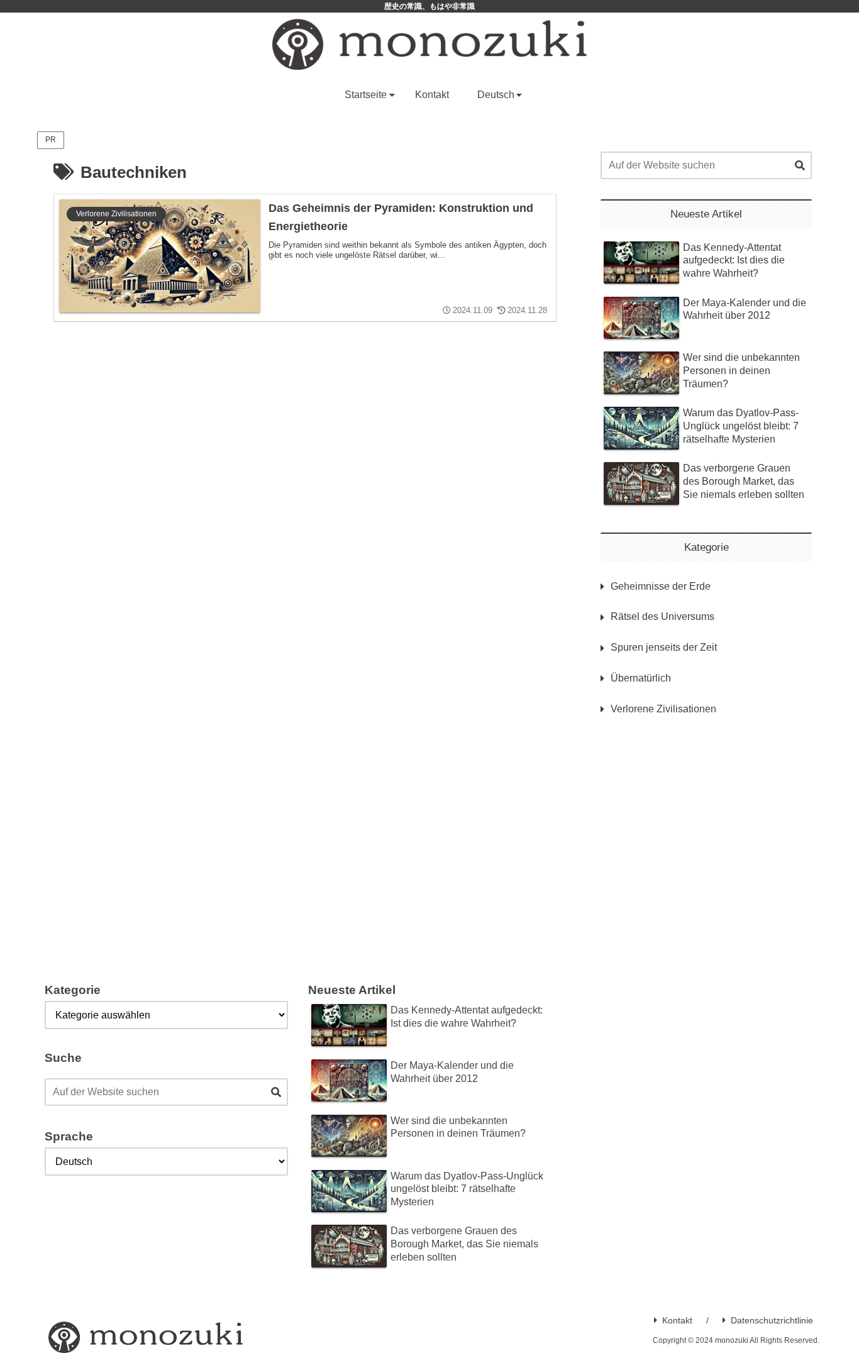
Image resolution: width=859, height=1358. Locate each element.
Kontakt (677, 1320)
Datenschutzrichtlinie (772, 1320)
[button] (800, 166)
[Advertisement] (706, 830)
